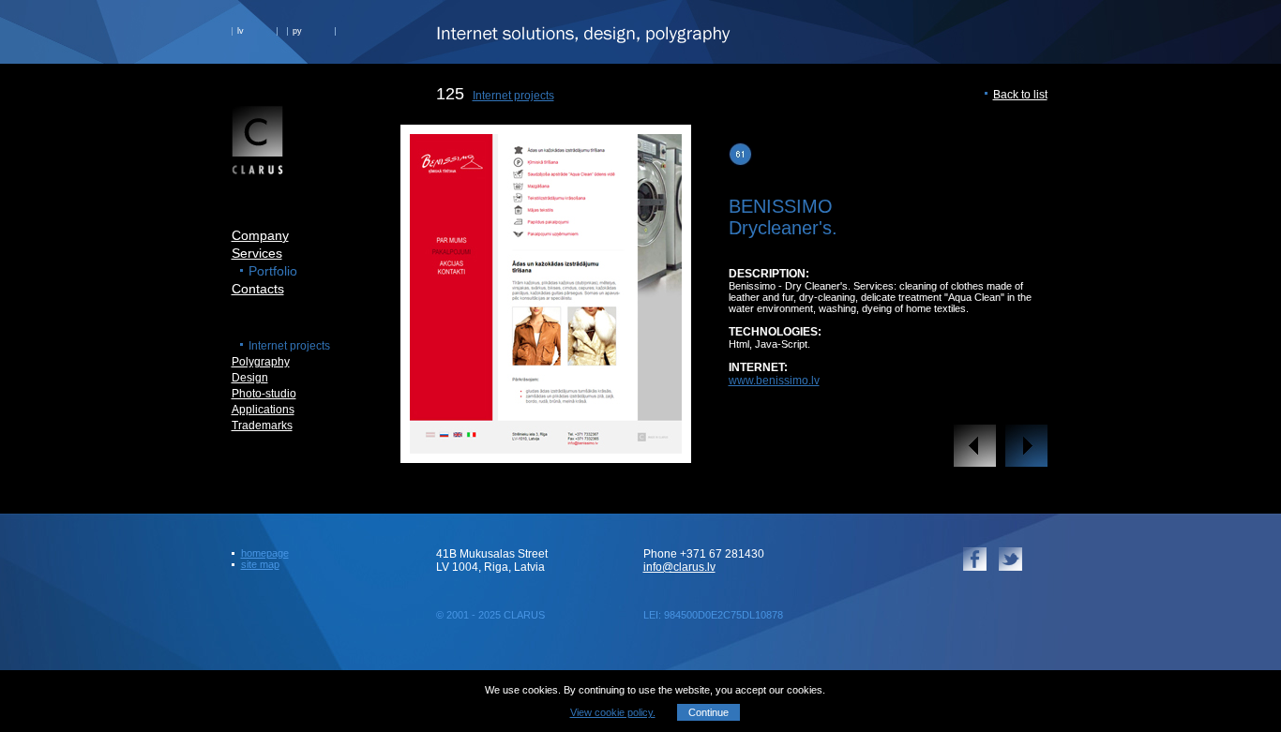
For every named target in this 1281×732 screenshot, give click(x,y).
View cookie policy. (613, 712)
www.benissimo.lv (774, 380)
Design (250, 377)
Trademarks (262, 425)
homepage (265, 553)
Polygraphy (261, 361)
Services (257, 253)
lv (240, 31)
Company (260, 235)
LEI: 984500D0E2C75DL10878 (713, 614)
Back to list (1020, 94)
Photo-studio (264, 393)
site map (260, 564)
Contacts (258, 288)
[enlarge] (546, 448)
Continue (708, 712)
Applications (263, 409)
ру (297, 31)
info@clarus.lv (679, 567)
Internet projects (513, 95)
